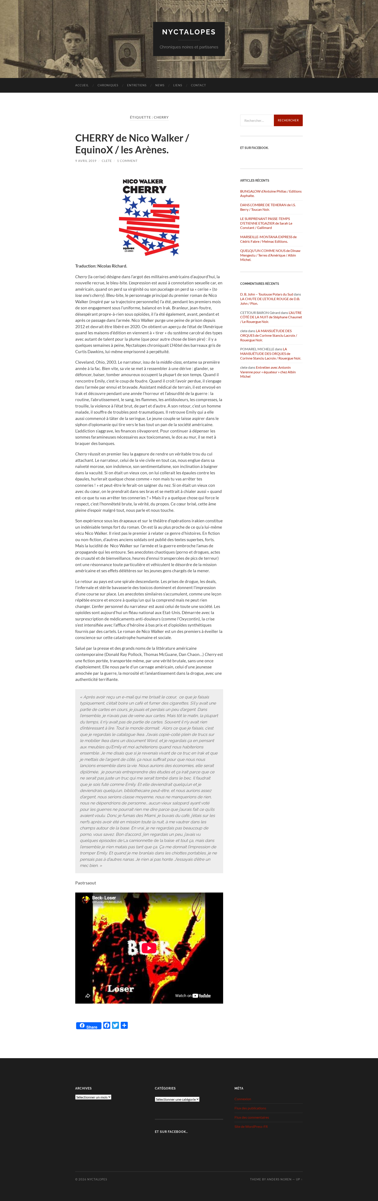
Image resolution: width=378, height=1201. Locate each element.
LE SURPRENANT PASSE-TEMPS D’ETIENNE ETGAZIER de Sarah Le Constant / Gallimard (266, 223)
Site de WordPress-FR (251, 1126)
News (159, 85)
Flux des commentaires (251, 1117)
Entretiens (137, 85)
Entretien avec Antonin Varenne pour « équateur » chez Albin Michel (268, 372)
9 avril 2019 (85, 161)
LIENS (177, 85)
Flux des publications (250, 1108)
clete (107, 161)
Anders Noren (279, 1179)
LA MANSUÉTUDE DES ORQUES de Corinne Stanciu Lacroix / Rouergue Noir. (268, 335)
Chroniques (108, 85)
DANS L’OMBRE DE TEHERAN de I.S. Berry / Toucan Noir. (268, 207)
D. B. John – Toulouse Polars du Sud (266, 294)
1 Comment (127, 161)
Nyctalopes (189, 32)
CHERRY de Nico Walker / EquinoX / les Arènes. (132, 144)
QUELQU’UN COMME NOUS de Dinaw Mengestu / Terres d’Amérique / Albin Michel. (270, 255)
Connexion (242, 1099)
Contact (198, 85)
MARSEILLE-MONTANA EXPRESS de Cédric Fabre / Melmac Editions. (268, 239)
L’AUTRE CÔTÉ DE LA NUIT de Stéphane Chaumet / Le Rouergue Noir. (271, 317)
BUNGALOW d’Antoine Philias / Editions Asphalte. (271, 193)
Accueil (82, 85)
